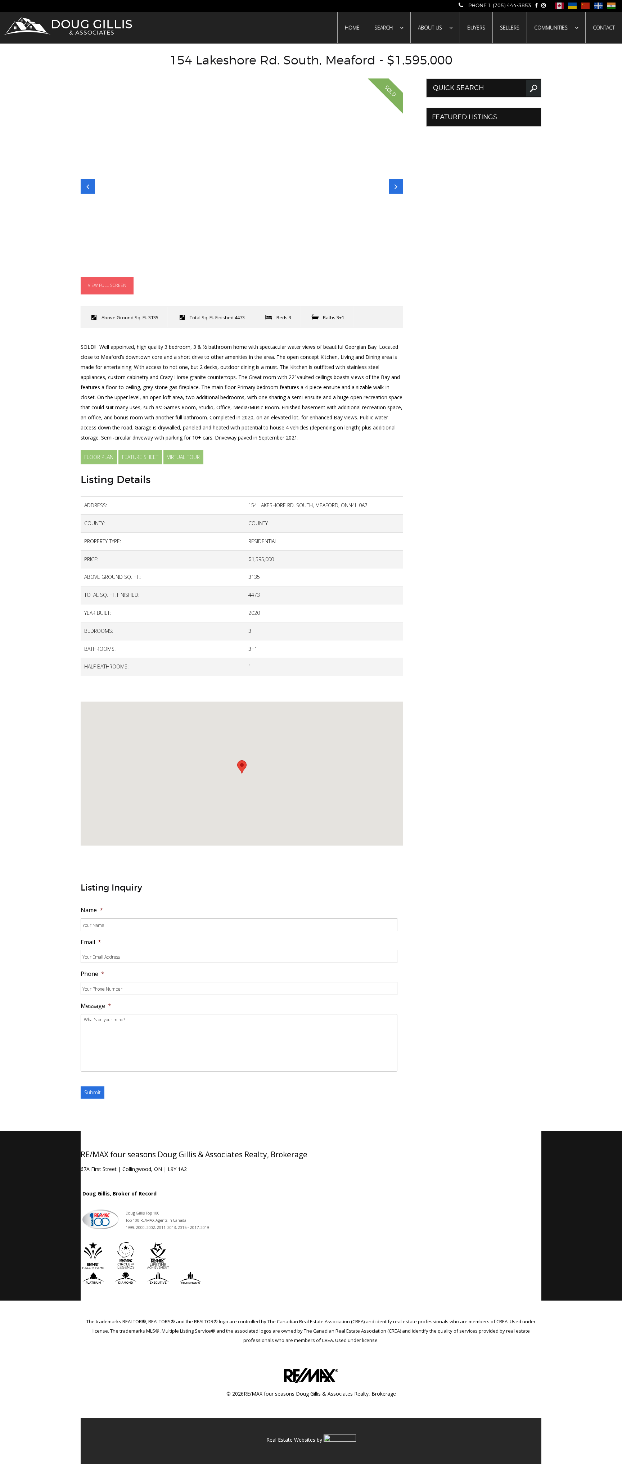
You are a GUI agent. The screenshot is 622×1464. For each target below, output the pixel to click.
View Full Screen (107, 285)
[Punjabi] (610, 5)
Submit (92, 1092)
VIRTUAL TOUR (183, 457)
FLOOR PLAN (98, 457)
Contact (604, 27)
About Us (430, 27)
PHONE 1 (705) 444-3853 (499, 5)
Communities (551, 27)
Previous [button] (88, 186)
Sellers (509, 27)
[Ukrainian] (571, 5)
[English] (558, 5)
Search (383, 27)
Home (352, 27)
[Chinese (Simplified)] (584, 5)
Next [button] (396, 186)
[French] (597, 5)
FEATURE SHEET (140, 457)
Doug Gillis (92, 26)
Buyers (476, 27)
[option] (242, 186)
